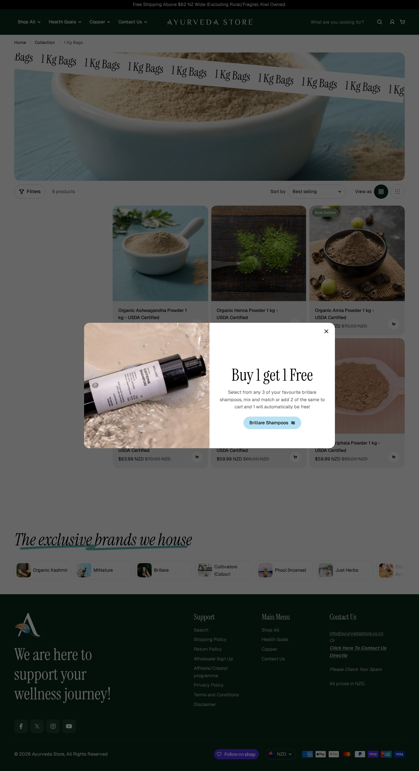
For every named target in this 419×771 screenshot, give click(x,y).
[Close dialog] (326, 331)
